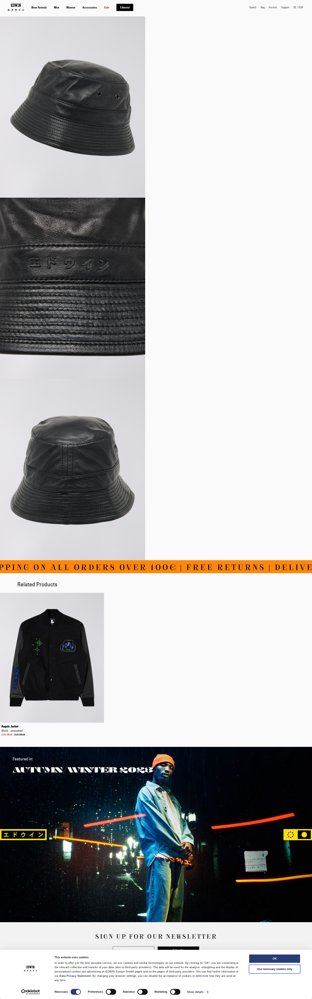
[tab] (137, 7)
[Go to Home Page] (16, 7)
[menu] (82, 7)
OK (275, 958)
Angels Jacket (12, 728)
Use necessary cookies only (274, 969)
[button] (298, 7)
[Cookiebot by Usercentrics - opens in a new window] (30, 992)
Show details (195, 991)
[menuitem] (39, 7)
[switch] (111, 992)
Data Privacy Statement (75, 975)
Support (285, 7)
